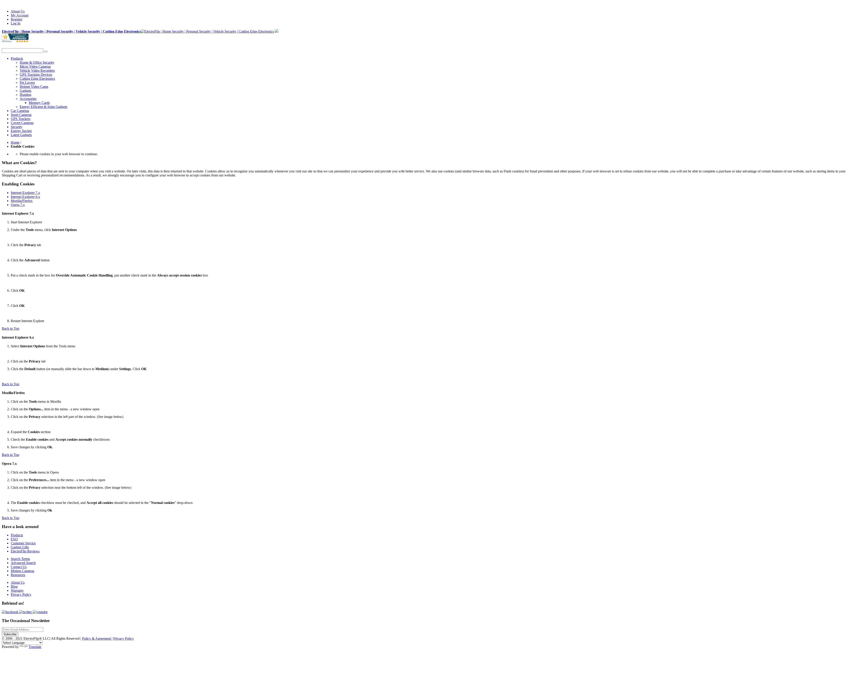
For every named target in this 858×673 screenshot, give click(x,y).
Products (17, 535)
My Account (19, 15)
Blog (14, 586)
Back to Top (10, 328)
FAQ (14, 539)
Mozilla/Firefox (22, 201)
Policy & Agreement (97, 638)
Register (16, 19)
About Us (18, 11)
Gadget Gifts (20, 547)
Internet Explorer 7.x (25, 193)
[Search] (46, 51)
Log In (15, 23)
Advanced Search (23, 563)
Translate (35, 647)
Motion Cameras (22, 571)
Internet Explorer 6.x (25, 197)
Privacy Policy (21, 594)
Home (15, 142)
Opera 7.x (18, 205)
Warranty (17, 590)
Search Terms (20, 559)
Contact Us (19, 567)
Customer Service (23, 543)
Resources (18, 575)
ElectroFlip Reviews (25, 551)
